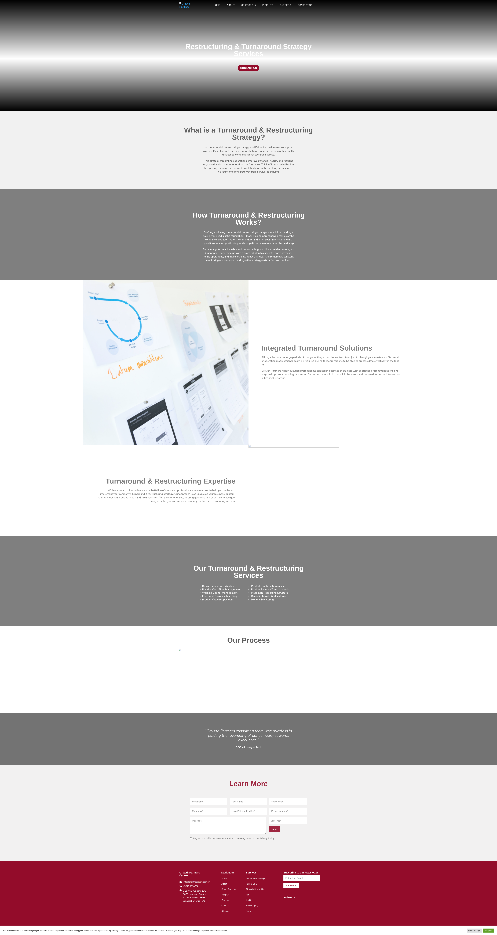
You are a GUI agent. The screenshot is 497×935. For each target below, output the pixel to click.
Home (217, 5)
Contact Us (305, 5)
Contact (225, 905)
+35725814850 (191, 886)
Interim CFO (251, 884)
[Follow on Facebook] (284, 903)
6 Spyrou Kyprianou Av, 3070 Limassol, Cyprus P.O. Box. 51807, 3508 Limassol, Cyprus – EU (194, 895)
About (231, 5)
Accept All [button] (488, 931)
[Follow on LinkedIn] (289, 903)
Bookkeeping (252, 905)
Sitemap (225, 911)
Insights (267, 5)
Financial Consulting (255, 889)
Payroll (249, 911)
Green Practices (228, 889)
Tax (247, 895)
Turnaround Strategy (255, 878)
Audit (248, 900)
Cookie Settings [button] (474, 931)
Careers (285, 5)
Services (247, 5)
